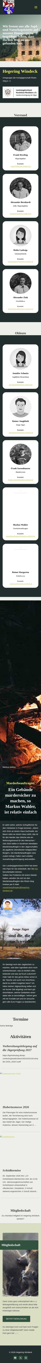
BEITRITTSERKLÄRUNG (16, 1319)
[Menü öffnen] (35, 7)
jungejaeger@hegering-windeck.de (21, 433)
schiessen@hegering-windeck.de (21, 584)
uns (16, 1333)
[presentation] (20, 1087)
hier (36, 869)
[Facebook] (15, 1358)
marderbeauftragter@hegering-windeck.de (20, 536)
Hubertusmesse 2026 (16, 1107)
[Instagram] (26, 1358)
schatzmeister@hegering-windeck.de (20, 261)
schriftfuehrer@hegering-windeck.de (20, 309)
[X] (21, 1358)
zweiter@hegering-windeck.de (20, 214)
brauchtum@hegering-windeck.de (20, 385)
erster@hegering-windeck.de (21, 166)
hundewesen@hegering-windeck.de (20, 480)
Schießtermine (12, 1170)
